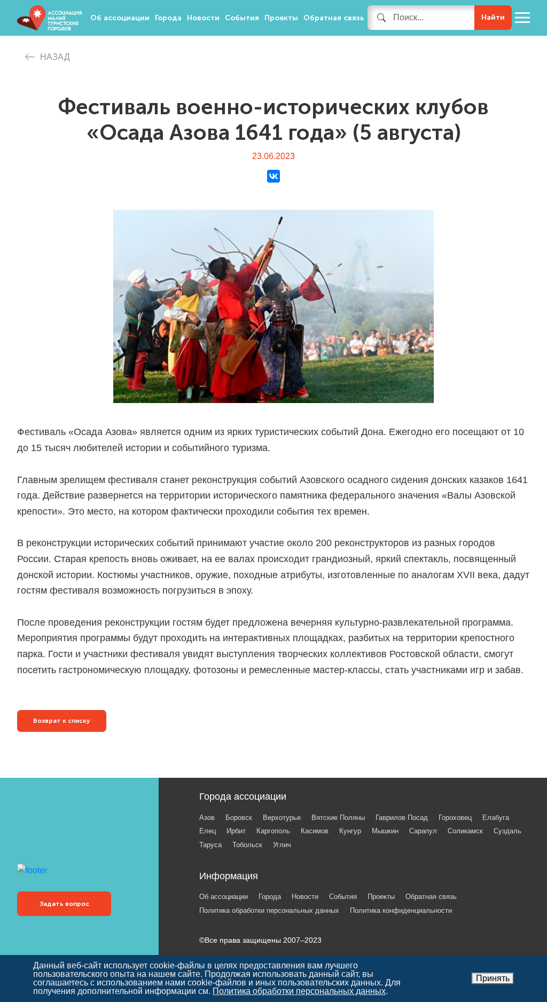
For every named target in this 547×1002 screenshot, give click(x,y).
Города (168, 17)
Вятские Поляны (338, 818)
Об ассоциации (120, 17)
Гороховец (455, 818)
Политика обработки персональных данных (269, 910)
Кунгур (350, 831)
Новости (203, 17)
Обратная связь (333, 17)
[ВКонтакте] (273, 176)
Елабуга (495, 818)
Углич (282, 845)
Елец (207, 831)
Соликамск (465, 831)
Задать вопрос (64, 904)
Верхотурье (282, 818)
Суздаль (507, 831)
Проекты (281, 17)
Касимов (315, 831)
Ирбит (236, 831)
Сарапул (423, 831)
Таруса (210, 845)
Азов (207, 818)
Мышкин (385, 831)
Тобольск (247, 845)
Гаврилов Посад (402, 818)
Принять (493, 978)
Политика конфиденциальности (401, 910)
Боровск (238, 818)
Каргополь (273, 831)
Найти (493, 17)
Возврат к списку (61, 720)
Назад (55, 56)
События (242, 17)
